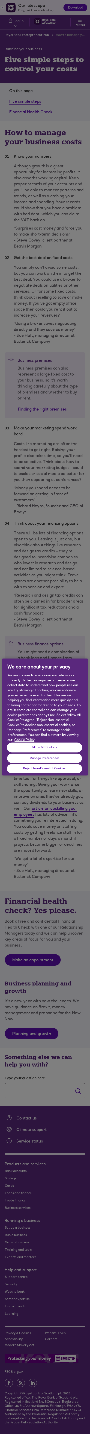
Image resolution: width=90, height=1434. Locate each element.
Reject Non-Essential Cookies (44, 768)
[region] (45, 717)
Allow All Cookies (44, 747)
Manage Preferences (45, 758)
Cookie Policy (24, 740)
